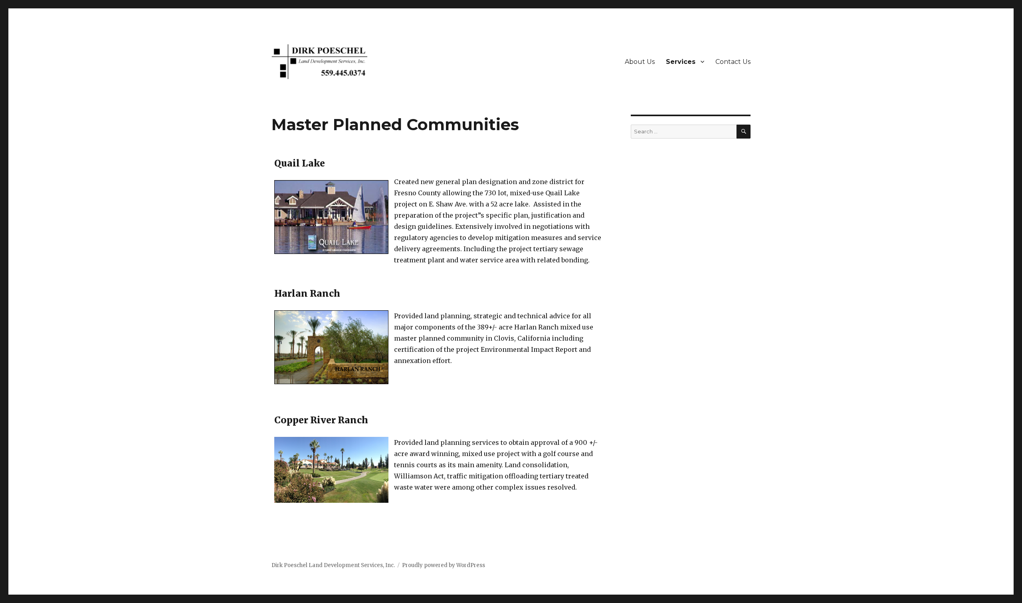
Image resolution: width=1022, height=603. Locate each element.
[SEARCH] (744, 132)
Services (680, 61)
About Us (640, 61)
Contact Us (733, 61)
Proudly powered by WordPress (443, 565)
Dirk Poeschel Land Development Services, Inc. (333, 565)
